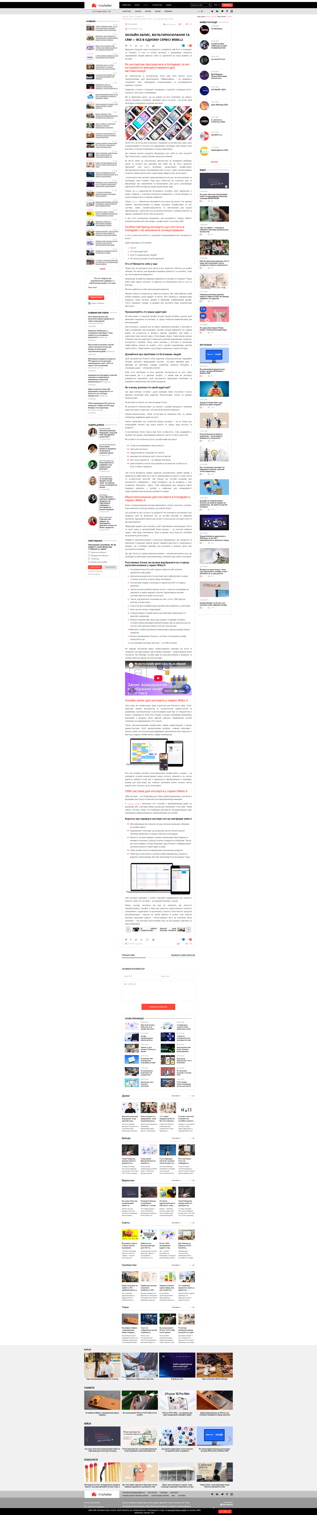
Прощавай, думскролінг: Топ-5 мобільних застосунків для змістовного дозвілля (184, 1064)
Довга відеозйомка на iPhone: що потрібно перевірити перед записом (214, 1414)
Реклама (163, 1492)
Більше (102, 269)
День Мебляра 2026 (219, 105)
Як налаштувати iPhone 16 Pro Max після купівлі (140, 1414)
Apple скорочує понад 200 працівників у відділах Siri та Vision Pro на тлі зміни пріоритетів (100, 392)
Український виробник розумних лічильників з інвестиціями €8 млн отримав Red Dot (106, 204)
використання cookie (177, 1510)
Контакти (174, 1492)
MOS (173, 1495)
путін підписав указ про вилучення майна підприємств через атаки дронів (101, 319)
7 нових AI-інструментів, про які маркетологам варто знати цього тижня (184, 1040)
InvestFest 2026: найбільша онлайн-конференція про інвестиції (219, 47)
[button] (193, 1095)
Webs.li (135, 201)
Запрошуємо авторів (160, 1495)
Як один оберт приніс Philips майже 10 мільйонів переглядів (213, 329)
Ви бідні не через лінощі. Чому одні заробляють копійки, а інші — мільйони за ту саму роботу (214, 572)
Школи (157, 11)
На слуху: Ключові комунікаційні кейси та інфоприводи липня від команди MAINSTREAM (213, 196)
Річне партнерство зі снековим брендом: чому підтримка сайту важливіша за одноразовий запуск (139, 1450)
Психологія (91, 1459)
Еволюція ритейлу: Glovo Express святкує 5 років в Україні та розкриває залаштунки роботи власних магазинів (107, 233)
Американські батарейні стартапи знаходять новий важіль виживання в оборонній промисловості (102, 378)
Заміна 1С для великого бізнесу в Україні (148, 1049)
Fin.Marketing (216, 29)
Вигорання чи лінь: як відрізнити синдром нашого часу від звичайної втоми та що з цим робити (102, 1486)
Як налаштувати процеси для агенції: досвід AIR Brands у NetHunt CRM (212, 371)
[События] (219, 5)
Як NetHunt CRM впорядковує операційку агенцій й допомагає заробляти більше (148, 1063)
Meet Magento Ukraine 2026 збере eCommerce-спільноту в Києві (219, 77)
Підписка (227, 5)
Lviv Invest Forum (218, 59)
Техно (146, 5)
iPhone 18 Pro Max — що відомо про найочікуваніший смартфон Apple (177, 1414)
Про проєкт (152, 1492)
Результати (110, 567)
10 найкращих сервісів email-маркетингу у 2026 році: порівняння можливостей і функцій (184, 1030)
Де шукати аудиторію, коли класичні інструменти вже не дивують (177, 1450)
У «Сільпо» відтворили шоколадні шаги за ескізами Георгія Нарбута (105, 194)
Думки (168, 5)
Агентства (126, 11)
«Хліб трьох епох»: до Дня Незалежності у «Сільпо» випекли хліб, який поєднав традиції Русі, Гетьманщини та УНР (106, 67)
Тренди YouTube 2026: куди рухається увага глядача (211, 404)
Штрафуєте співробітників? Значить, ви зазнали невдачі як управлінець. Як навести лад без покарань (213, 504)
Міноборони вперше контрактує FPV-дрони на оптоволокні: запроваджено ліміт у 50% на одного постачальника (102, 362)
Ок (225, 1511)
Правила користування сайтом (135, 1495)
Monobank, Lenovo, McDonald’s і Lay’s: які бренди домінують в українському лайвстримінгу (106, 184)
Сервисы (172, 24)
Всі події (214, 162)
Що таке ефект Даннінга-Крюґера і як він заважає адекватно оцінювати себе (139, 1486)
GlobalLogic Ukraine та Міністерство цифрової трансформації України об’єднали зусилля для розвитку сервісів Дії (107, 223)
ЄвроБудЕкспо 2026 (219, 150)
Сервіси (138, 11)
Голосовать (95, 567)
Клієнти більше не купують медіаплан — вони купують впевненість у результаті (211, 436)
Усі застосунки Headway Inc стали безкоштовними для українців (105, 76)
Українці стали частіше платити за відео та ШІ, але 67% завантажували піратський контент (106, 243)
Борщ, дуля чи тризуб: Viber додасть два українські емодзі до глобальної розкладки (106, 48)
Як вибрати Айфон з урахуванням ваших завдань (102, 1414)
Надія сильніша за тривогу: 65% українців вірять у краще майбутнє (106, 106)
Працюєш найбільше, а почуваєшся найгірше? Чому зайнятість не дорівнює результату (100, 334)
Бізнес (137, 5)
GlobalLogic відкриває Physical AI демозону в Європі (106, 252)
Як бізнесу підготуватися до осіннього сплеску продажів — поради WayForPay (106, 135)
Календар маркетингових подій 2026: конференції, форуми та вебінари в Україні (106, 96)
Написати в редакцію (135, 944)
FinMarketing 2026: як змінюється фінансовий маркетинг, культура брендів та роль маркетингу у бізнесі (106, 86)
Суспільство (157, 5)
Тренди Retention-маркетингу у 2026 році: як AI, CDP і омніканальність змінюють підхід (214, 538)
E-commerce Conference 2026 (218, 121)
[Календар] (215, 5)
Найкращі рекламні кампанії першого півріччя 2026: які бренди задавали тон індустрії (214, 297)
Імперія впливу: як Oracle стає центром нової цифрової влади (213, 604)
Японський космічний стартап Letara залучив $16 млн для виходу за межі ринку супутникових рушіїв (101, 348)
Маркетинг (126, 5)
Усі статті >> (176, 1096)
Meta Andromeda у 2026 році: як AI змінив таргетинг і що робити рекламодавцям (148, 1029)
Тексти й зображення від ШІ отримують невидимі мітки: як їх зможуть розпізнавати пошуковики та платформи (106, 174)
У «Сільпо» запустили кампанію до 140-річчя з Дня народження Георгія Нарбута (106, 262)
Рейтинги (168, 11)
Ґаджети (89, 1387)
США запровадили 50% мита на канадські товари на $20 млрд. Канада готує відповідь (101, 405)
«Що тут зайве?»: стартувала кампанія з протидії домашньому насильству (105, 125)
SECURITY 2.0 (216, 135)
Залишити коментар (158, 1007)
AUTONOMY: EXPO (218, 90)
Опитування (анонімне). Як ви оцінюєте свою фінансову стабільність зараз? (102, 547)
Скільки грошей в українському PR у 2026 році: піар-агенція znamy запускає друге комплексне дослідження (106, 145)
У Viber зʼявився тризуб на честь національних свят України (106, 56)
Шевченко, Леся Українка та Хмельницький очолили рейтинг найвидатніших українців (106, 38)
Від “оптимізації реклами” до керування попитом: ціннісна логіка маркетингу (212, 469)
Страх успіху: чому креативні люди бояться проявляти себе (214, 1486)
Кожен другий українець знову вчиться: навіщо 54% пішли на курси (106, 165)
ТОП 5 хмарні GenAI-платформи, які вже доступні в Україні (184, 1085)
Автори (148, 11)
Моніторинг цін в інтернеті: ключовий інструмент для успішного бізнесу (148, 1086)
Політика (181, 1495)
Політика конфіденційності (133, 1492)
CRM (167, 24)
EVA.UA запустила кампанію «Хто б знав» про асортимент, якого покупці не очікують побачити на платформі (214, 264)
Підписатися (96, 297)
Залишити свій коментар (183, 955)
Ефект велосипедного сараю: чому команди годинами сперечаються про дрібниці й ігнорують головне (177, 1486)
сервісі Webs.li (134, 803)
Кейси (87, 1423)
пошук (210, 5)
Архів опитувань (94, 574)
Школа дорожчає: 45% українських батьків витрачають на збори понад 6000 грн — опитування (106, 116)
